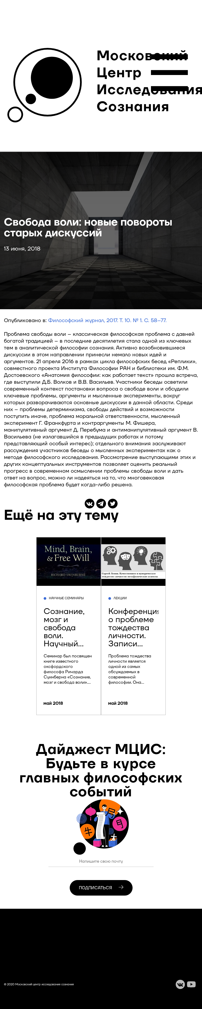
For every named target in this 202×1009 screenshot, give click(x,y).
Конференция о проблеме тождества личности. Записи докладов (134, 631)
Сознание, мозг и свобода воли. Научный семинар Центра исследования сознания (71, 643)
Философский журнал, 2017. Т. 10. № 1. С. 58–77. (107, 320)
